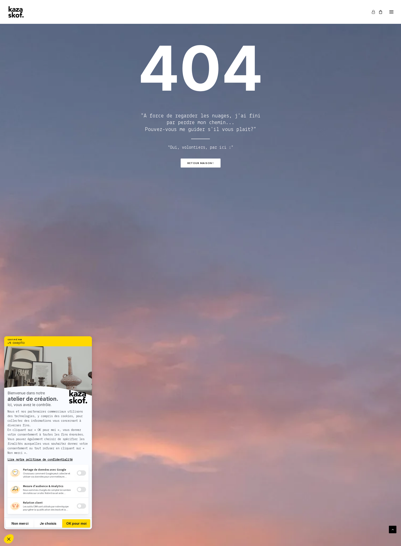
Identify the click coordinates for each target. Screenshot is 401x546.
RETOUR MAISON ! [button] (200, 163)
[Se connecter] (371, 12)
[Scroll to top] (392, 529)
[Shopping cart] (378, 12)
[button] (391, 12)
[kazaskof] (16, 12)
